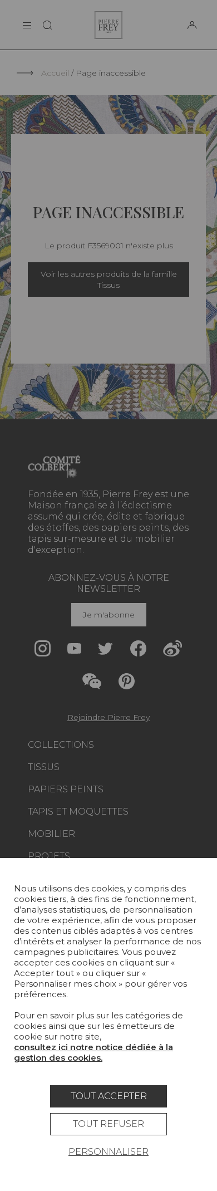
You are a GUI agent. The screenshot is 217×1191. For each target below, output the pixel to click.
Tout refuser (108, 1124)
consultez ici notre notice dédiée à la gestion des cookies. (93, 1052)
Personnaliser (108, 1151)
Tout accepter (109, 1096)
